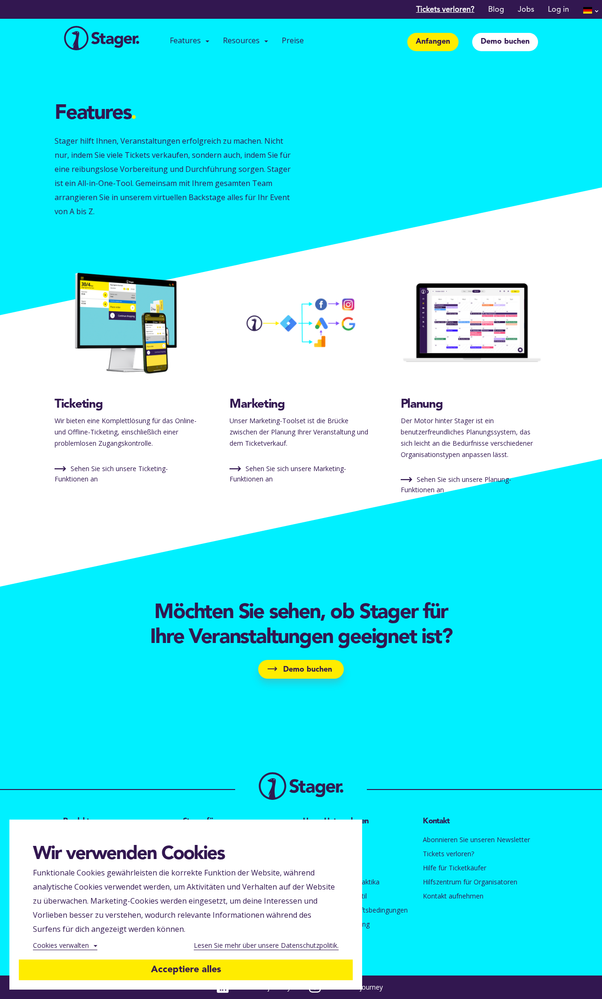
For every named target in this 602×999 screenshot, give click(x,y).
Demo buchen (505, 42)
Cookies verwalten (61, 945)
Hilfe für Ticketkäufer (454, 867)
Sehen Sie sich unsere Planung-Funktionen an (456, 484)
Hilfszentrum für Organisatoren (470, 881)
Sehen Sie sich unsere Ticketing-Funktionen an (111, 473)
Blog (496, 10)
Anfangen (433, 42)
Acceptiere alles (186, 970)
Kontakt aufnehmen (453, 895)
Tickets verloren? (445, 10)
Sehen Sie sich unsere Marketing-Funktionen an (288, 473)
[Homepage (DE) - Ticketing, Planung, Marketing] (101, 39)
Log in (558, 10)
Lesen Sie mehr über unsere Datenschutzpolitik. (266, 945)
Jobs (526, 10)
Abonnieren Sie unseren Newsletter (476, 839)
